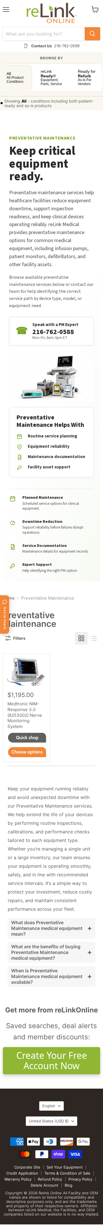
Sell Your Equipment (65, 1167)
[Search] (92, 33)
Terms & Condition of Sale (67, 1173)
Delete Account (44, 1185)
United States (49, 1121)
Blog (68, 1185)
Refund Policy (50, 1179)
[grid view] (81, 638)
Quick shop (27, 737)
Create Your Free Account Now (51, 1060)
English (48, 1106)
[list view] (94, 638)
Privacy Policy (80, 1179)
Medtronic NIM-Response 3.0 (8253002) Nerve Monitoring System (24, 715)
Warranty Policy (17, 1179)
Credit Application (22, 1173)
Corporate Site (27, 1167)
